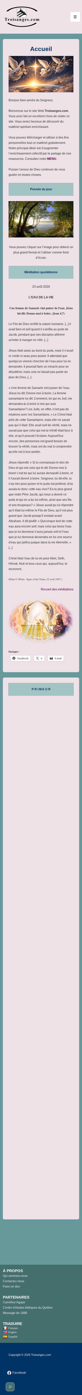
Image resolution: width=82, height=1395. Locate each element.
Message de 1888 (15, 1313)
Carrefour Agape (14, 1302)
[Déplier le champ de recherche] (10, 1386)
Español (12, 1336)
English (12, 1332)
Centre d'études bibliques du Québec (28, 1307)
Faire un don (11, 1286)
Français (13, 1328)
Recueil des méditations (57, 589)
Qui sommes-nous (15, 1275)
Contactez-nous (13, 1281)
